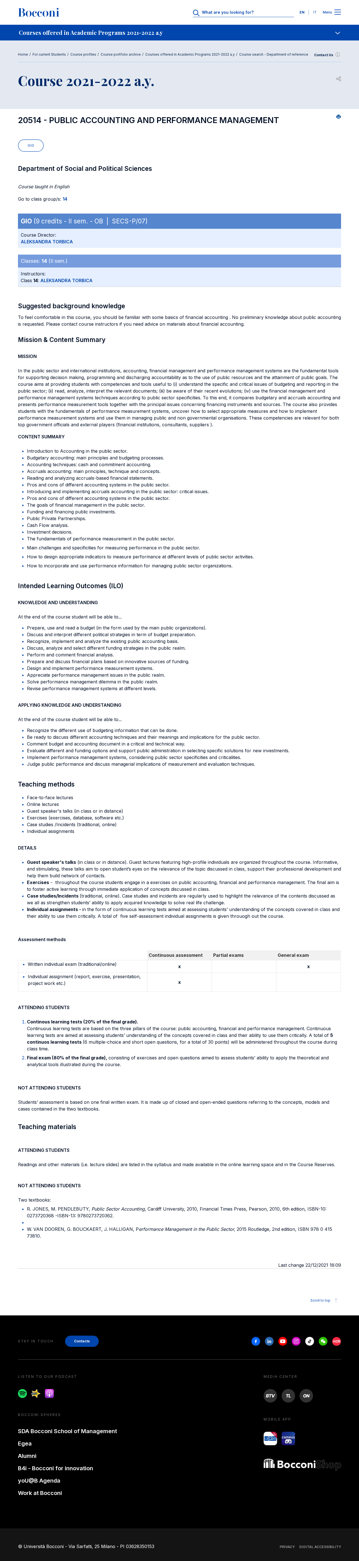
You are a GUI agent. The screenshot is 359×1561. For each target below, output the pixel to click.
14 (65, 199)
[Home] (38, 12)
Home (23, 54)
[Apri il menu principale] (337, 12)
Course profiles (83, 54)
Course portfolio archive (121, 54)
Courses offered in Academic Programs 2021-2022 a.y (190, 54)
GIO (30, 145)
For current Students (49, 54)
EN (302, 12)
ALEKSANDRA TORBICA (47, 241)
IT (315, 12)
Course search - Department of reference (273, 54)
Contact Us (323, 55)
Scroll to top (320, 1300)
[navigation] (179, 32)
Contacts (82, 1341)
